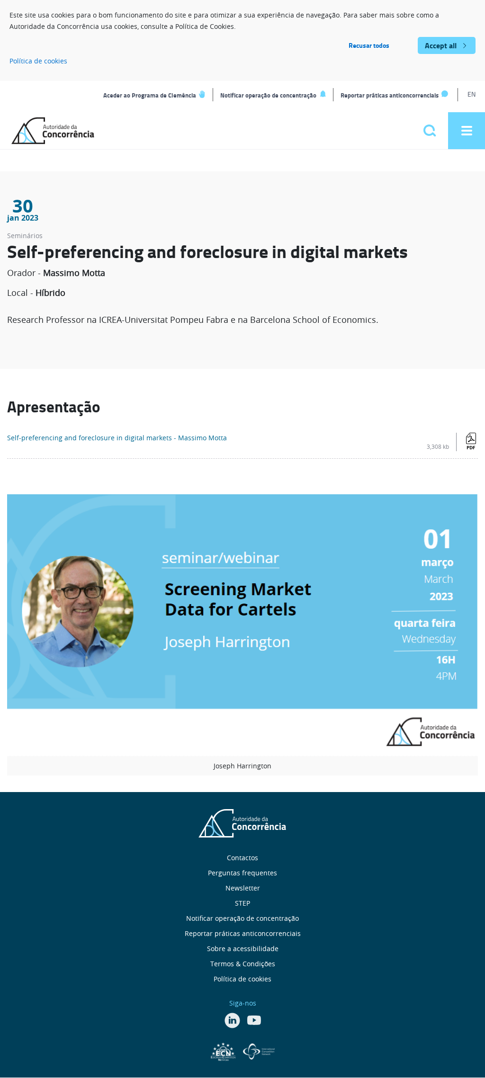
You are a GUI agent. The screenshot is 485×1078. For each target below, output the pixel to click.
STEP (242, 903)
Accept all (441, 45)
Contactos (242, 857)
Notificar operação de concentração (268, 95)
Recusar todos (369, 45)
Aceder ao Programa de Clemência (149, 95)
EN (471, 94)
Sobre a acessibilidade (242, 948)
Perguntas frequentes (242, 872)
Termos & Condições (242, 963)
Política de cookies (38, 60)
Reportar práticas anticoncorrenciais (390, 95)
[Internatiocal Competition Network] (259, 1050)
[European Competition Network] (224, 1050)
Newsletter (242, 887)
